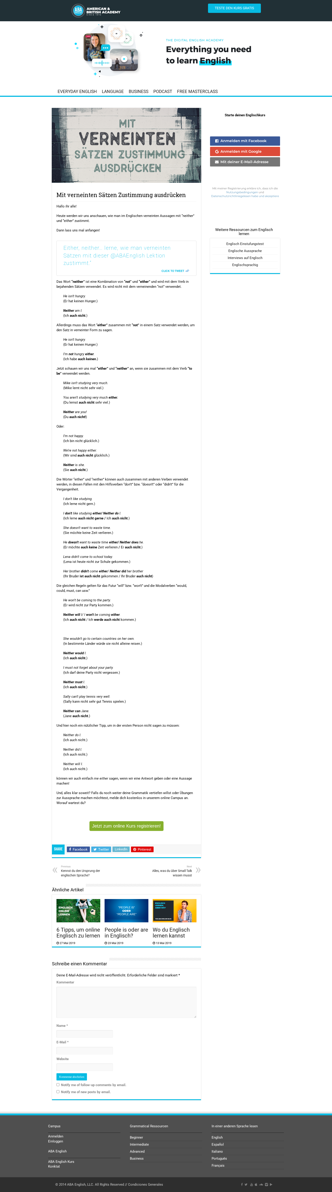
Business (137, 1158)
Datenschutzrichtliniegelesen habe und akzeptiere (245, 196)
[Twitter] (246, 1184)
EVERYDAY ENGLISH (77, 91)
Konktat (54, 1166)
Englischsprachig (245, 265)
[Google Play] (271, 1184)
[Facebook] (242, 1184)
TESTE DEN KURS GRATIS (234, 8)
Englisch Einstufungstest (245, 244)
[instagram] (266, 1184)
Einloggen (55, 1141)
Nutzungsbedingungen (242, 192)
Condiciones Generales (145, 1184)
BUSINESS (138, 91)
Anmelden (55, 1136)
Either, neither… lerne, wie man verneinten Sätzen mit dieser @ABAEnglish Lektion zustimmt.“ (117, 255)
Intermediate (139, 1144)
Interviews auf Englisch (245, 258)
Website (62, 1059)
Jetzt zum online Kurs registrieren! (126, 825)
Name (62, 1026)
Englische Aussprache (245, 251)
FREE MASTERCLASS (197, 91)
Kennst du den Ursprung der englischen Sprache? (80, 871)
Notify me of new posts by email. (86, 1092)
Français (218, 1165)
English (217, 1137)
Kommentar (65, 982)
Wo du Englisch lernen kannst (171, 933)
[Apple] (256, 1184)
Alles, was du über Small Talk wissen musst (172, 871)
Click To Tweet (172, 270)
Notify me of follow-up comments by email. (93, 1085)
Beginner (136, 1137)
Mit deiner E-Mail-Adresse (244, 162)
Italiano (217, 1151)
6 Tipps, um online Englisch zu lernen (78, 933)
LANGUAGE (113, 91)
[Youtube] (251, 1184)
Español (218, 1144)
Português (219, 1158)
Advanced (137, 1151)
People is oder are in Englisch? (126, 933)
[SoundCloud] (261, 1184)
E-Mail (62, 1042)
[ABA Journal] (166, 51)
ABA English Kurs (61, 1162)
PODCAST (162, 91)
